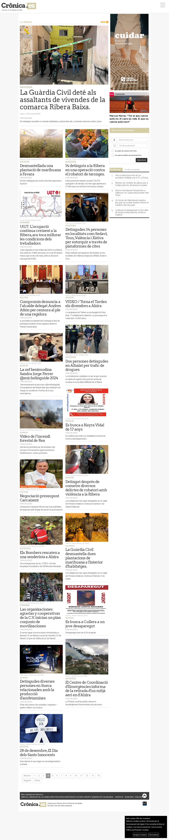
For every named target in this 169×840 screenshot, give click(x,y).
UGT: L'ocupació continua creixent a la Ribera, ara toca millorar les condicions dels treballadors (40, 235)
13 (92, 775)
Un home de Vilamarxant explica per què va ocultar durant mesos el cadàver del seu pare (132, 202)
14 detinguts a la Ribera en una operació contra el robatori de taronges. (85, 169)
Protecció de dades (74, 803)
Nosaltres (129, 797)
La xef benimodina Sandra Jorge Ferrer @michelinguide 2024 (39, 373)
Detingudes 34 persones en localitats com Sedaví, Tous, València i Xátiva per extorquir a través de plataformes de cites (86, 237)
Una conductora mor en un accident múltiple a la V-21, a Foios (131, 176)
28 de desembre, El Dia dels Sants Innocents (39, 752)
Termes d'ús (61, 803)
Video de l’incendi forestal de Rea (35, 438)
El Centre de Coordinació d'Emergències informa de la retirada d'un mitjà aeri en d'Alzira (86, 688)
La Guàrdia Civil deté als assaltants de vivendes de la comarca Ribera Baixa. (62, 99)
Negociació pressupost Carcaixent (39, 498)
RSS (103, 22)
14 (98, 775)
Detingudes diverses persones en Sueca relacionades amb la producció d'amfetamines (37, 689)
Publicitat (139, 797)
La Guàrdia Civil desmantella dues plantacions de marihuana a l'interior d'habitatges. (84, 558)
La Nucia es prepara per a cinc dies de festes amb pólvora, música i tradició (131, 212)
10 (75, 775)
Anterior (27, 775)
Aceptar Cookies (140, 835)
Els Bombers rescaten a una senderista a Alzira (40, 554)
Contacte (119, 797)
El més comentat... (133, 170)
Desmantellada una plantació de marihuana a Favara (40, 169)
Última (37, 780)
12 (87, 775)
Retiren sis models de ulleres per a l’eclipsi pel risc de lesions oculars (131, 184)
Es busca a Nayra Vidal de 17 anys (84, 427)
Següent (27, 780)
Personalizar (153, 835)
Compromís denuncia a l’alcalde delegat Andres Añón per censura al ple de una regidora (40, 307)
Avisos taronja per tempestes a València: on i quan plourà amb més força (132, 192)
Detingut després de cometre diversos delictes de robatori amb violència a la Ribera (86, 487)
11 (81, 775)
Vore (135, 151)
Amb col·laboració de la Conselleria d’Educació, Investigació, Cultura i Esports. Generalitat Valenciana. (67, 797)
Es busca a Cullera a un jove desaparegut (85, 623)
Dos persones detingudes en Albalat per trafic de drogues (86, 365)
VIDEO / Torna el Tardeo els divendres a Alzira (86, 303)
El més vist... (116, 170)
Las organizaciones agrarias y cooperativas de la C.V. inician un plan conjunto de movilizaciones (40, 617)
